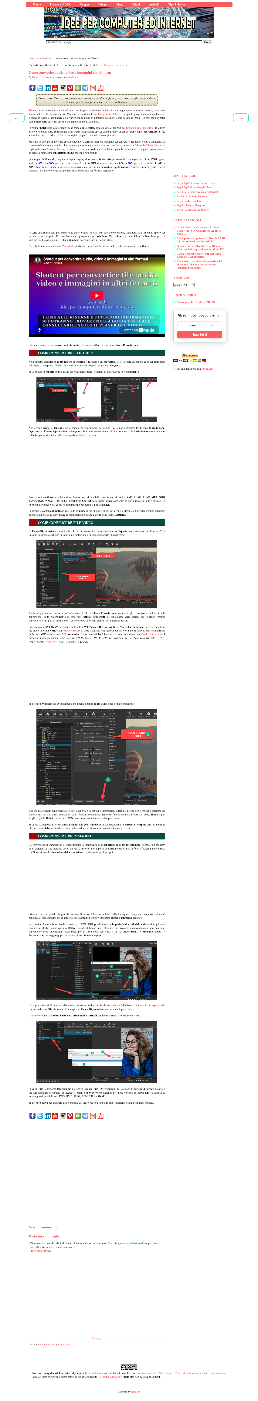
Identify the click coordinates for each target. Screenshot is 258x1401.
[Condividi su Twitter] (40, 88)
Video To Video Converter (150, 145)
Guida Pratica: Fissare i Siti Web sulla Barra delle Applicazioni (199, 255)
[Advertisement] (97, 201)
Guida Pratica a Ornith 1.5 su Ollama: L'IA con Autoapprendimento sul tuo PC (200, 247)
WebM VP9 (51, 641)
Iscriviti (200, 334)
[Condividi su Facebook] (32, 88)
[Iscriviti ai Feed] (78, 88)
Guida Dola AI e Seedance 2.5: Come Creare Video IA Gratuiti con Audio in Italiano (199, 230)
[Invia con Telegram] (85, 88)
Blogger (135, 1391)
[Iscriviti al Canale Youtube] (55, 88)
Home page (97, 1338)
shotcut (75, 77)
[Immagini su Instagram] (63, 88)
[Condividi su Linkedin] (48, 88)
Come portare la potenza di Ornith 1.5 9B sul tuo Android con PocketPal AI (201, 239)
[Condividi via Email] (93, 88)
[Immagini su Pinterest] (70, 88)
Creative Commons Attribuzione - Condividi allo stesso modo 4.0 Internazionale (181, 1373)
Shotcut (33, 110)
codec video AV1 (72, 630)
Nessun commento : (117, 65)
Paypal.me (207, 369)
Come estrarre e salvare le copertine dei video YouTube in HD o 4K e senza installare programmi (199, 264)
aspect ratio (158, 1005)
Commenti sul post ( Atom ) (55, 1344)
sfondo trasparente (151, 634)
